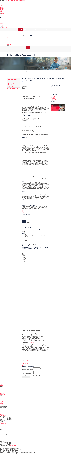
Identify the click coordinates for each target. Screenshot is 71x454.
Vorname (28, 370)
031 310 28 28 (2, 21)
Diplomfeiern (2, 8)
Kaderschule (15, 29)
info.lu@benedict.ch (3, 431)
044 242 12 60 (2, 19)
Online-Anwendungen (27, 291)
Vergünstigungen (2, 394)
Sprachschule (3, 29)
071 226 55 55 (2, 25)
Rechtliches (11, 445)
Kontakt (1, 3)
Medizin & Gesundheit (27, 29)
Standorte (1, 2)
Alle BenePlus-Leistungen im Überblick (30, 360)
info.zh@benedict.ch (3, 415)
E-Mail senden (24, 224)
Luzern (23, 212)
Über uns (1, 7)
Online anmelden (53, 97)
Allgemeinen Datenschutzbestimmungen (30, 374)
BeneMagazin (2, 404)
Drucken (52, 100)
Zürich (9, 71)
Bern (8, 73)
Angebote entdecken (45, 358)
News (1, 4)
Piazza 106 (1, 405)
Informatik (50, 29)
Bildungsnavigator (53, 99)
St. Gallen (23, 213)
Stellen (1, 10)
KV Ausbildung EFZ (36, 29)
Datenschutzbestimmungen (43, 374)
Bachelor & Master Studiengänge (12, 79)
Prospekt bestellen (53, 96)
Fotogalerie (1, 390)
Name (27, 369)
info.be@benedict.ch (3, 423)
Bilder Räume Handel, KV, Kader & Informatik (13, 88)
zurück (23, 365)
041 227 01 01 (2, 23)
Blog (0, 6)
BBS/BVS (1, 401)
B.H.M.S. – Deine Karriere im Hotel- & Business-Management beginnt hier (15, 0)
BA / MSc (20, 29)
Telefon (28, 373)
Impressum (14, 445)
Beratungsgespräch (53, 95)
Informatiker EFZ (44, 29)
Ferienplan (1, 9)
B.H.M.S (1, 402)
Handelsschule (9, 29)
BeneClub (1, 5)
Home (18, 33)
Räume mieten (2, 12)
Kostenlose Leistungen (54, 98)
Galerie (1, 11)
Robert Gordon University (41, 271)
